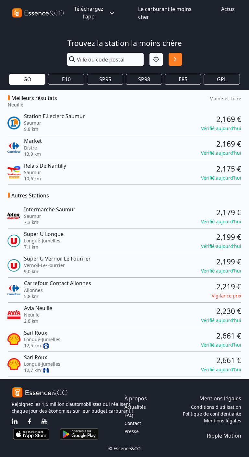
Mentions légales (222, 421)
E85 (183, 79)
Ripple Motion (224, 435)
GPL (222, 79)
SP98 (144, 79)
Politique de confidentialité (212, 414)
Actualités (135, 407)
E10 (66, 79)
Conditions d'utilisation (216, 407)
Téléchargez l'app (88, 12)
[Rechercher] (175, 59)
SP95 (105, 79)
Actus (228, 9)
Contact (132, 423)
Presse (131, 431)
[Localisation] (156, 59)
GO (27, 79)
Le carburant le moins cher (165, 13)
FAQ (128, 415)
